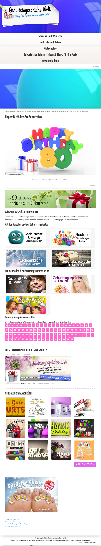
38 (39, 330)
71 (84, 335)
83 (43, 339)
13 (25, 325)
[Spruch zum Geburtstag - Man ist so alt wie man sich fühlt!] (15, 437)
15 (33, 325)
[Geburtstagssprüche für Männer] (26, 292)
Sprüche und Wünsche (50, 36)
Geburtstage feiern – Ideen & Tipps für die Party (50, 54)
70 (80, 335)
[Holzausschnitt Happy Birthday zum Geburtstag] (61, 437)
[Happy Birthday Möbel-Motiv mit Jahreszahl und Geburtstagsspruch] (38, 459)
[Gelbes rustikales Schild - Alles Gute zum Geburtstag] (15, 416)
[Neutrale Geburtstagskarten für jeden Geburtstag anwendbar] (71, 246)
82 (39, 339)
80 (31, 339)
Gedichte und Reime (50, 42)
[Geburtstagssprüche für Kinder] (26, 313)
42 (56, 330)
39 (43, 330)
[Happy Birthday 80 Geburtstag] (50, 175)
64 (56, 335)
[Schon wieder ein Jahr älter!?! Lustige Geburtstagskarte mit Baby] (84, 416)
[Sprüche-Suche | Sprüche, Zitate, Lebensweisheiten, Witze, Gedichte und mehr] (31, 511)
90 (72, 339)
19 (49, 325)
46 (72, 330)
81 (35, 339)
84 (47, 339)
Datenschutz (82, 542)
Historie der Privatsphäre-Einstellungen (17, 524)
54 (15, 335)
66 (64, 335)
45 (68, 330)
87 (60, 339)
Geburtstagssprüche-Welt (57, 538)
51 (92, 330)
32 (15, 330)
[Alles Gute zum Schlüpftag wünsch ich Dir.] (38, 416)
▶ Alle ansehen (85, 464)
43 (60, 330)
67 (68, 335)
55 (19, 335)
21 (58, 325)
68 (72, 335)
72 (88, 335)
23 (66, 325)
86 (56, 339)
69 (76, 335)
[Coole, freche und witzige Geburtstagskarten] (26, 246)
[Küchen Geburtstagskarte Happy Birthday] (38, 437)
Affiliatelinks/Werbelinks (14, 520)
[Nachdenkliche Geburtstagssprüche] (26, 267)
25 (74, 325)
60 (39, 335)
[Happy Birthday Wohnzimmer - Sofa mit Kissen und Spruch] (15, 459)
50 (88, 330)
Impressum (92, 542)
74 (7, 339)
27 (82, 325)
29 (90, 325)
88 (64, 339)
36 (31, 330)
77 (19, 339)
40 (47, 330)
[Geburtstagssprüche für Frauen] (71, 292)
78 (23, 339)
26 (78, 325)
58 (31, 335)
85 (51, 339)
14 (29, 325)
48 (80, 330)
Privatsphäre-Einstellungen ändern (15, 522)
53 (11, 335)
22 (62, 325)
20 (54, 325)
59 (35, 335)
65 (60, 335)
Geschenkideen (50, 61)
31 (11, 330)
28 (86, 325)
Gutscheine (50, 48)
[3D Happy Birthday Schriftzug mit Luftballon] (61, 416)
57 (27, 335)
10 (13, 325)
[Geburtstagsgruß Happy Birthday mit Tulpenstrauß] (61, 459)
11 (17, 325)
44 (64, 330)
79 (27, 339)
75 (11, 339)
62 (47, 335)
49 (84, 330)
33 (19, 330)
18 (45, 325)
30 (7, 330)
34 (23, 330)
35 (27, 330)
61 (43, 335)
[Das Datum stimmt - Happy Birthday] (84, 459)
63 (51, 335)
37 (35, 330)
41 (51, 330)
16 (37, 325)
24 (70, 325)
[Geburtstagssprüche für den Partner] (71, 267)
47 (76, 330)
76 (15, 339)
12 (21, 325)
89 (68, 339)
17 (41, 325)
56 (23, 335)
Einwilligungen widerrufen (12, 526)
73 (92, 335)
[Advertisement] (50, 89)
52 (7, 335)
